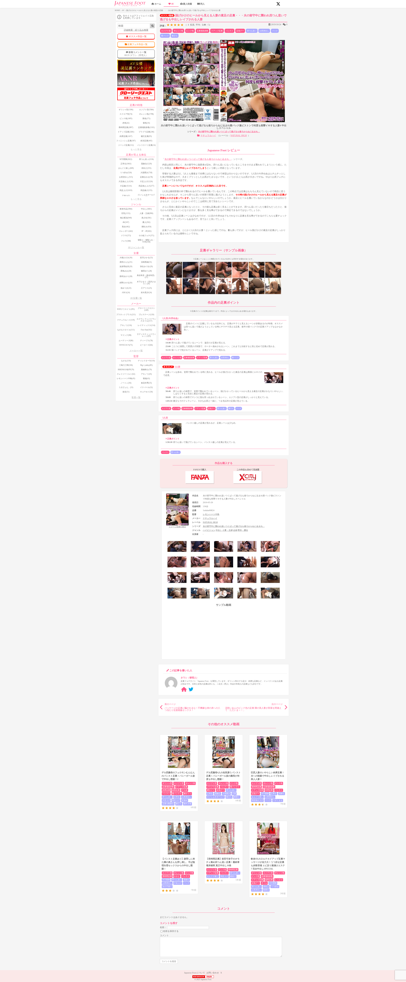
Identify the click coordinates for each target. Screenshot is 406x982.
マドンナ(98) (126, 335)
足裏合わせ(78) (146, 177)
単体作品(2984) (126, 209)
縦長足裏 (176, 790)
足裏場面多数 (202, 31)
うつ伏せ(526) (126, 172)
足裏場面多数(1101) (146, 127)
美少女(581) (146, 218)
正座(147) (126, 196)
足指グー (240, 31)
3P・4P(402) (146, 231)
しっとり (278, 880)
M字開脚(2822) (126, 159)
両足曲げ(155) (146, 190)
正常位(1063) (126, 164)
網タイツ (187, 794)
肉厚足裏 (166, 790)
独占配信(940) (126, 218)
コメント (164, 935)
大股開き (226, 794)
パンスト (229, 31)
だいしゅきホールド (215, 797)
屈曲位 (217, 794)
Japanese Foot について (194, 973)
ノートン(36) (126, 383)
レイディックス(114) (146, 325)
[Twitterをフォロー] (191, 689)
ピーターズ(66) (146, 345)
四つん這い (251, 31)
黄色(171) (146, 118)
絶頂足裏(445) (146, 141)
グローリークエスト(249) (146, 309)
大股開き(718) (146, 172)
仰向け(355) (146, 168)
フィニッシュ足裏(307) (126, 141)
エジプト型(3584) (146, 109)
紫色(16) (146, 123)
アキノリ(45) (146, 374)
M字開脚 (265, 794)
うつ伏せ (275, 886)
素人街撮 (187, 4)
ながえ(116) (126, 361)
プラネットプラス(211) (126, 314)
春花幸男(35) (146, 383)
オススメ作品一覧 (138, 36)
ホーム (157, 4)
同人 (202, 4)
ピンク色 (190, 31)
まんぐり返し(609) (126, 168)
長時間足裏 (256, 787)
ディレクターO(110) (146, 361)
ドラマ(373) (126, 235)
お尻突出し (264, 31)
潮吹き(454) (146, 227)
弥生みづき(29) (146, 266)
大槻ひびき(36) (126, 257)
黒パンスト (177, 794)
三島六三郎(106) (126, 365)
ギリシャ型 (167, 783)
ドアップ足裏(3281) (126, 132)
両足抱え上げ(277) (146, 186)
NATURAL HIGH (238, 135)
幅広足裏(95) (146, 136)
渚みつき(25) (126, 288)
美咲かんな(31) (126, 262)
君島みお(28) (126, 271)
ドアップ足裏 (217, 31)
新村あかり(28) (126, 276)
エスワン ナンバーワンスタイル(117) (146, 320)
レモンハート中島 (211, 514)
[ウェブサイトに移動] (184, 689)
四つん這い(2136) (146, 159)
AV (172, 4)
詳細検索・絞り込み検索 (136, 30)
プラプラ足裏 (212, 787)
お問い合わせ (212, 973)
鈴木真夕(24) (146, 292)
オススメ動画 (167, 15)
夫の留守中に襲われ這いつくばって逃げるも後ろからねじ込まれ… (229, 131)
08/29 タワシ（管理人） (136, 53)
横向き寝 (187, 804)
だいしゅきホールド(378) (146, 196)
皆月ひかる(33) (146, 257)
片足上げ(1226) (146, 181)
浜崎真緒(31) (146, 262)
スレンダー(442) (126, 231)
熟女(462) (126, 227)
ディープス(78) (146, 340)
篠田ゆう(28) (146, 271)
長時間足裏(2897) (126, 127)
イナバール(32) (146, 387)
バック (275, 31)
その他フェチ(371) (146, 235)
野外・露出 (243, 530)
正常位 (177, 797)
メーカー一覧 (136, 350)
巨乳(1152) (125, 213)
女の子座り (167, 886)
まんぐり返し (257, 797)
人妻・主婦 (227, 530)
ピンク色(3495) (126, 118)
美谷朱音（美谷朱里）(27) (146, 276)
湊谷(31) (125, 392)
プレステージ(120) (146, 314)
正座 (234, 794)
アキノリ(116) (126, 325)
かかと (177, 876)
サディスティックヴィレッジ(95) (146, 335)
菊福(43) (146, 378)
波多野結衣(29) (126, 266)
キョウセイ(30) (146, 392)
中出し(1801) (146, 209)
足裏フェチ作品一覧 (137, 44)
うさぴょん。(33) (126, 387)
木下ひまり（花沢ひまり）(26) (146, 283)
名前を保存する (171, 931)
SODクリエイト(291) (126, 309)
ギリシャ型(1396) (126, 109)
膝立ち (174, 36)
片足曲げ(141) (126, 186)
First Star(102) (146, 330)
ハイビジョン (209, 530)
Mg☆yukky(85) (146, 365)
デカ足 (184, 790)
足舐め (184, 800)
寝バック (165, 36)
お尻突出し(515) (126, 177)
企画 (235, 530)
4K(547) (126, 222)
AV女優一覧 (136, 298)
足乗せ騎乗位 (168, 804)
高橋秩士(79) (146, 369)
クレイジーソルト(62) (126, 374)
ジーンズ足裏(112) (126, 145)
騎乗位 (266, 890)
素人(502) (146, 222)
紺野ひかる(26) (126, 283)
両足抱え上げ (257, 800)
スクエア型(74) (126, 114)
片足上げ (166, 800)
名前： (163, 927)
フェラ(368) (126, 241)
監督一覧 (136, 397)
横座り (237, 797)
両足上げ (176, 800)
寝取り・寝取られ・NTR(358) (146, 241)
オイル (264, 883)
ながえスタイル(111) (126, 330)
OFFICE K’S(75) (126, 345)
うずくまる (277, 800)
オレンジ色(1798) (146, 114)
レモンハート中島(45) (126, 378)
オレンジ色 (178, 31)
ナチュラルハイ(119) (126, 320)
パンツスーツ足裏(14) (146, 145)
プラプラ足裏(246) (146, 132)
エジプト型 (166, 31)
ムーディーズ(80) (126, 340)
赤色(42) (125, 123)
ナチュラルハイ (208, 135)
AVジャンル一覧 (136, 247)
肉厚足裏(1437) (126, 136)
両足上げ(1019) (126, 190)
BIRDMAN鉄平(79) (126, 369)
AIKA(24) (126, 292)
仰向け (266, 886)
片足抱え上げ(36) (126, 181)
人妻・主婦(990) (146, 213)
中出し (219, 530)
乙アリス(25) (146, 288)
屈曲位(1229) (146, 164)
